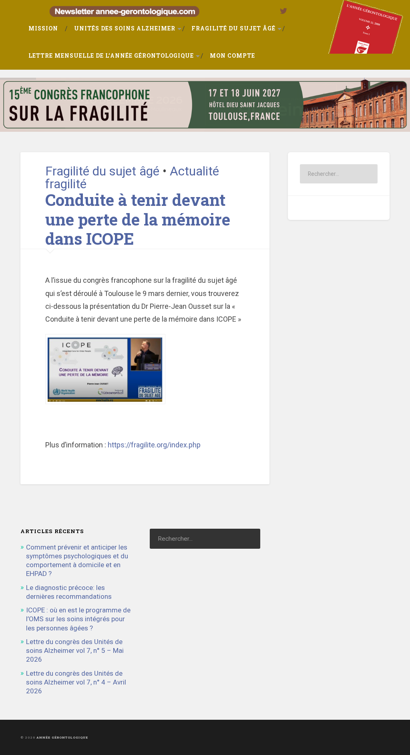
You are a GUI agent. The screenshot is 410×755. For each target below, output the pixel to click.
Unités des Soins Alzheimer (124, 28)
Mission (43, 28)
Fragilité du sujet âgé (233, 28)
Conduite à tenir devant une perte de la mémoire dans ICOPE (137, 219)
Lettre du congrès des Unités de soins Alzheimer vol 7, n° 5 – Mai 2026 (75, 650)
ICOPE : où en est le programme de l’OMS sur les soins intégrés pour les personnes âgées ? (78, 619)
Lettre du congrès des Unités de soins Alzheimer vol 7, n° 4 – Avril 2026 (76, 682)
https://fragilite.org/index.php (154, 445)
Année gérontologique (62, 737)
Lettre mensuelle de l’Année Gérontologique (111, 55)
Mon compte (232, 55)
